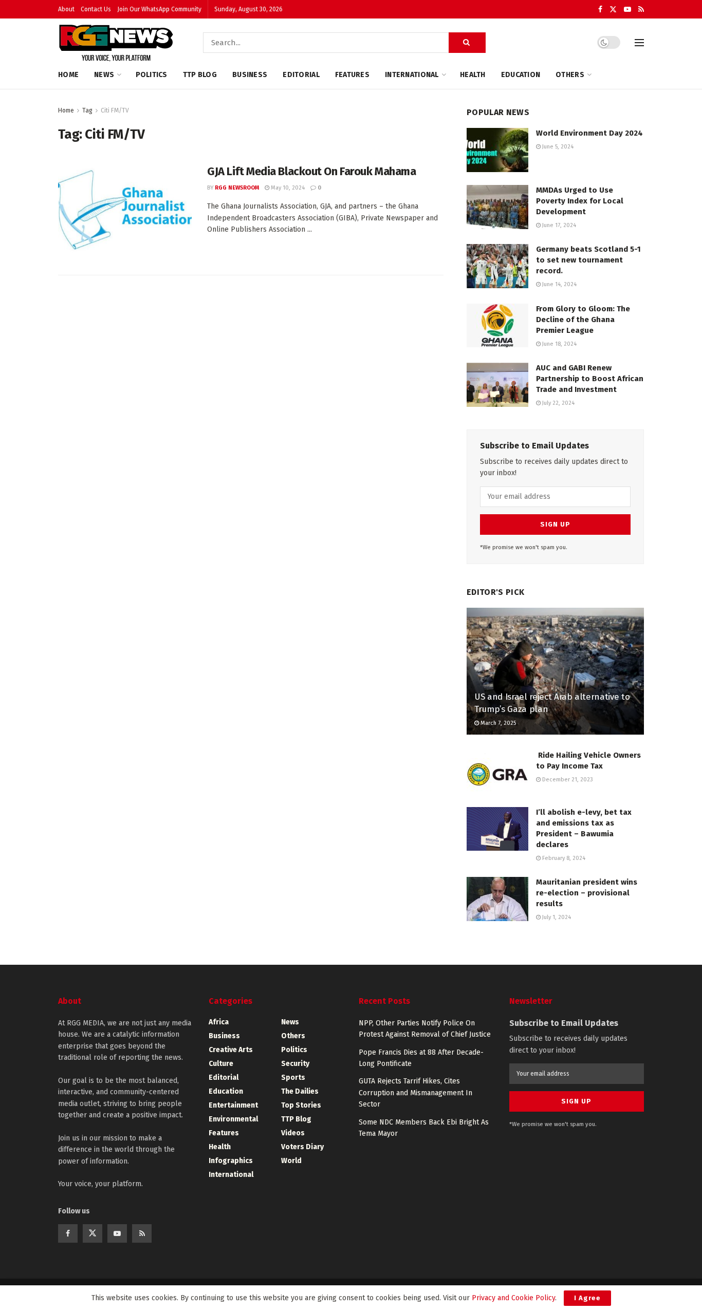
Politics (152, 74)
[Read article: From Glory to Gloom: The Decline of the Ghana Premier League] (497, 326)
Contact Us (96, 9)
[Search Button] (467, 42)
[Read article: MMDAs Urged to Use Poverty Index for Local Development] (497, 207)
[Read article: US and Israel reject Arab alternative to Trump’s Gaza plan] (555, 671)
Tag (87, 110)
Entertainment (233, 1105)
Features (352, 74)
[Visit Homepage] (116, 43)
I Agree (587, 1298)
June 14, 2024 (559, 284)
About (66, 9)
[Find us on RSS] (641, 9)
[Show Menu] (639, 42)
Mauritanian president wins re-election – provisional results (586, 892)
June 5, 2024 (557, 146)
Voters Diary (302, 1147)
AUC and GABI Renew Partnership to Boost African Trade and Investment (589, 378)
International (412, 74)
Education (521, 74)
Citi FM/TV (115, 110)
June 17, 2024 (558, 225)
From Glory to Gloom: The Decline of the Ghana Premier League (583, 319)
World (291, 1160)
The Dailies (300, 1091)
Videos (293, 1133)
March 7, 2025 (497, 723)
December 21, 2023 (567, 779)
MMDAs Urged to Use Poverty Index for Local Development (579, 200)
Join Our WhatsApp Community (159, 9)
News (104, 74)
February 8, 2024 (563, 858)
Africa (219, 1022)
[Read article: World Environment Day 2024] (497, 150)
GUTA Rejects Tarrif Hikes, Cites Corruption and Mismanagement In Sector (415, 1093)
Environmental (233, 1119)
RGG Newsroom (237, 187)
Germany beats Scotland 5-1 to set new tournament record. (588, 260)
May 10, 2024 (287, 187)
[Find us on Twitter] (613, 9)
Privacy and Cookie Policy (513, 1298)
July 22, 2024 (558, 403)
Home (68, 74)
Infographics (231, 1160)
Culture (221, 1063)
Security (295, 1063)
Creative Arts (231, 1049)
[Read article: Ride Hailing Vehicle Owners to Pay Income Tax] (497, 772)
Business (249, 74)
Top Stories (301, 1105)
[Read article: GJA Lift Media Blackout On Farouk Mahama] (125, 211)
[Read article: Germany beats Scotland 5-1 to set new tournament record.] (497, 266)
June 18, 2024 (559, 344)
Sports (293, 1077)
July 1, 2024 (556, 917)
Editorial (301, 74)
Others (570, 74)
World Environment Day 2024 (589, 133)
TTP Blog (200, 74)
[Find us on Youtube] (627, 9)
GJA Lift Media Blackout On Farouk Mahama (311, 171)
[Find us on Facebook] (600, 9)
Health (473, 74)
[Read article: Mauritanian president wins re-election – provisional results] (497, 899)
